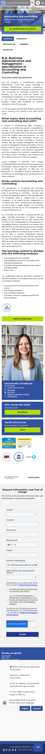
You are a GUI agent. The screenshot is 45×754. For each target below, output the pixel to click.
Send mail (11, 392)
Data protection (25, 750)
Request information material (18, 394)
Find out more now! (22, 319)
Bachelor (6, 656)
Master (5, 658)
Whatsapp (11, 390)
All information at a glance (22, 29)
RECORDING (22, 412)
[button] (4, 750)
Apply (22, 430)
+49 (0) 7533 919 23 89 (15, 388)
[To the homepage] (14, 3)
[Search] (38, 3)
